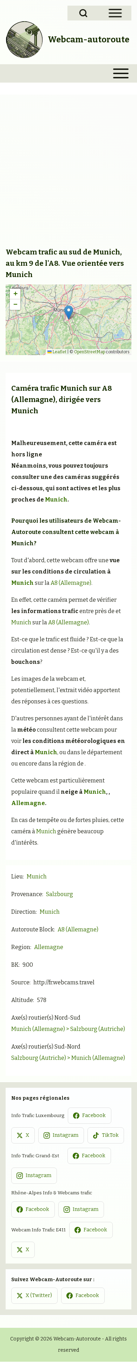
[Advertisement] (68, 173)
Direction (23, 911)
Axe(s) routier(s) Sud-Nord (45, 1046)
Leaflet (59, 351)
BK (15, 964)
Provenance (26, 894)
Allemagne (28, 803)
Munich (73, 388)
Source (20, 982)
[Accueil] (25, 39)
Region (20, 947)
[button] (68, 312)
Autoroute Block (32, 929)
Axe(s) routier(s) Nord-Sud (45, 1017)
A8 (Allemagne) (71, 583)
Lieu (17, 876)
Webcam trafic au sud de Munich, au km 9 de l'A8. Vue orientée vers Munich (65, 263)
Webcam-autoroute (88, 39)
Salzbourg (59, 894)
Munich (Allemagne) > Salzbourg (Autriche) (68, 1029)
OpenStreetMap (89, 351)
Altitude (22, 1000)
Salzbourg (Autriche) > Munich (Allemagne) (68, 1058)
